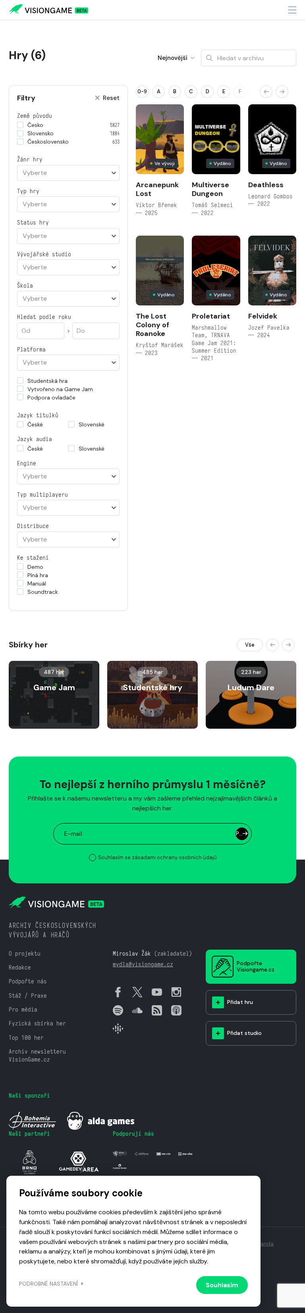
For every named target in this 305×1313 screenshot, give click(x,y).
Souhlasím (222, 1285)
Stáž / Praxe (28, 995)
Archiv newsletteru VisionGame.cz (37, 1055)
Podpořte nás (28, 981)
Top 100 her (26, 1037)
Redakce (20, 967)
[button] (266, 91)
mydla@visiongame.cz (143, 964)
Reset (111, 98)
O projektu (25, 953)
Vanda (265, 1243)
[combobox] (68, 173)
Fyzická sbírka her (37, 1023)
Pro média (23, 1009)
